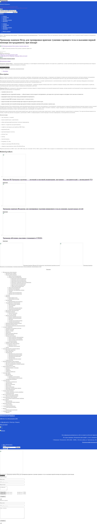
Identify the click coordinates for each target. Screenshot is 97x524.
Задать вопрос (3, 58)
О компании (6, 17)
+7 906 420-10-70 (10, 8)
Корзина (5, 448)
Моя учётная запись (7, 444)
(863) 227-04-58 (23, 8)
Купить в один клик (5, 67)
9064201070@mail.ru (7, 415)
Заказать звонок (4, 10)
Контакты (5, 21)
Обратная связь (12, 10)
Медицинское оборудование (10, 35)
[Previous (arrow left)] (0, 52)
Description (5, 71)
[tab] (50, 71)
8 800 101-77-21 (9, 6)
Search (15, 12)
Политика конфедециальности (89, 442)
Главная (5, 16)
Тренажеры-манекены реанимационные (28, 35)
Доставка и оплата (7, 20)
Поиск (4, 446)
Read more (5, 182)
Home (1, 35)
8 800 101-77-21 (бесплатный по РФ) (9, 54)
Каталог (5, 18)
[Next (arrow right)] (2, 52)
